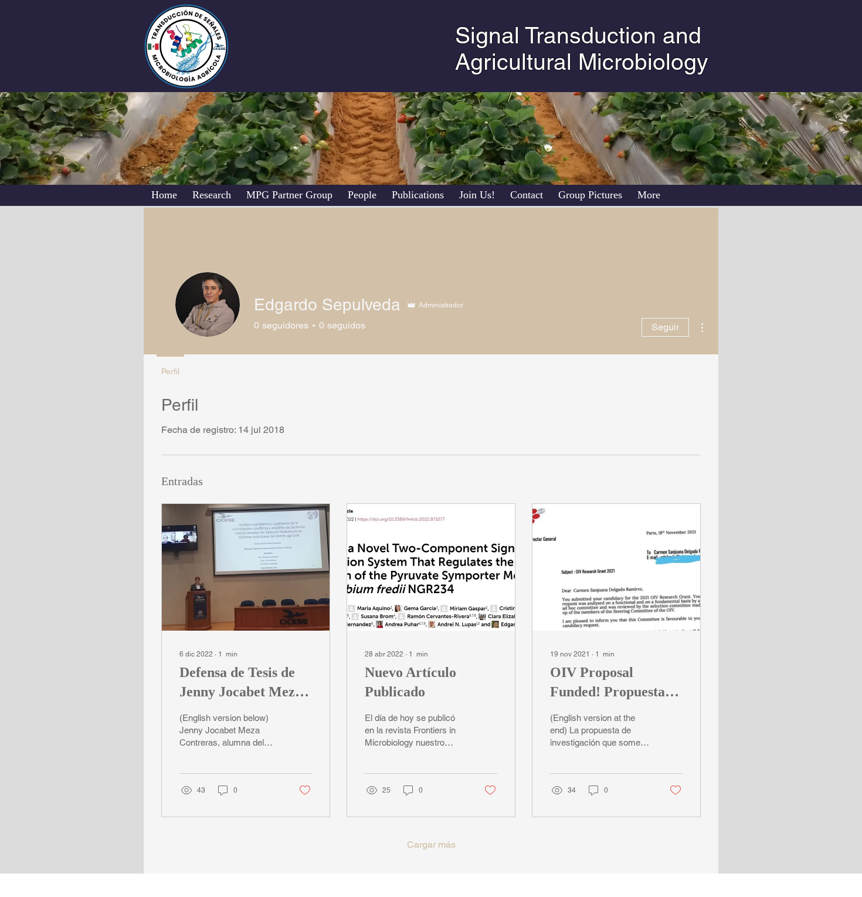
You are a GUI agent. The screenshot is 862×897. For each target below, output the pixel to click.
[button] (362, 195)
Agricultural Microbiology (581, 62)
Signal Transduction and (578, 35)
